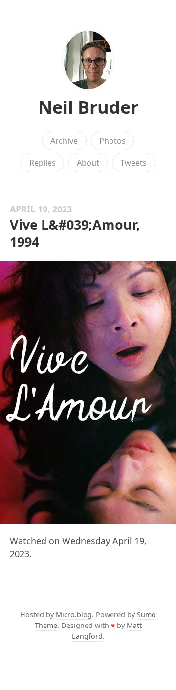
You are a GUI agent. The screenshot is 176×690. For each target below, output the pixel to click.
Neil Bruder (88, 107)
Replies (42, 162)
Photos (112, 140)
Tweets (133, 162)
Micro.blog (74, 614)
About (88, 162)
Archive (64, 140)
